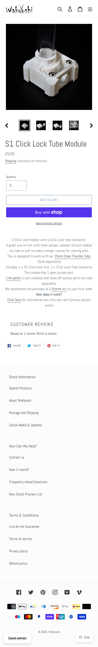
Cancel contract (17, 638)
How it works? (19, 469)
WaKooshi (54, 632)
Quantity (11, 177)
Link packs (13, 278)
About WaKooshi (20, 400)
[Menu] (90, 9)
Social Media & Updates (25, 425)
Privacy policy (18, 551)
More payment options (49, 223)
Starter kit (59, 289)
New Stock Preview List (25, 494)
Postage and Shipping (24, 412)
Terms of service (20, 538)
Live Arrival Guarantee (24, 526)
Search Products (20, 388)
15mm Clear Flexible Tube (72, 256)
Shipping (10, 161)
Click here (14, 299)
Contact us (16, 457)
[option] (24, 125)
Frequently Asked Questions (28, 482)
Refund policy (18, 563)
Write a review (46, 333)
